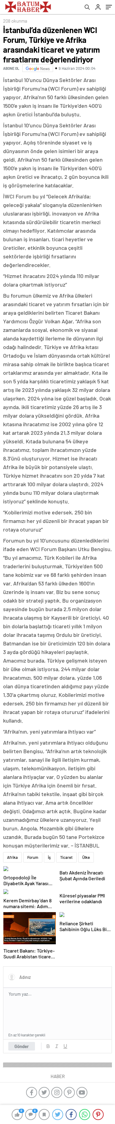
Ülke (86, 857)
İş (49, 857)
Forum (32, 857)
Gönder (21, 1046)
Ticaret (66, 857)
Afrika (12, 857)
